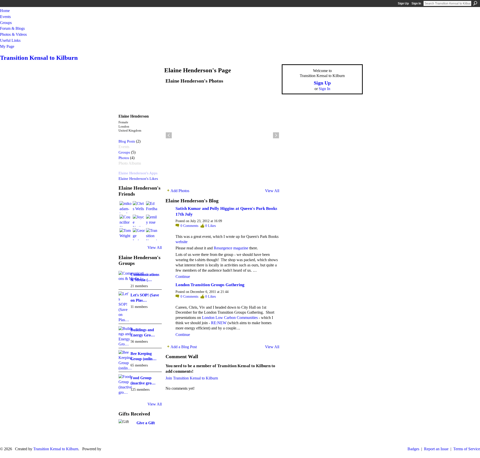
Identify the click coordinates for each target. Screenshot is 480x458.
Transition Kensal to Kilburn (39, 57)
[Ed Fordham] (152, 207)
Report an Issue (436, 449)
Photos (123, 158)
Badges (413, 449)
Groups (124, 152)
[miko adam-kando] (126, 207)
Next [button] (276, 135)
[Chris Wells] (139, 207)
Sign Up (403, 3)
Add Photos (179, 191)
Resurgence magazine (231, 248)
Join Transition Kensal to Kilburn (192, 378)
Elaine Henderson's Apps (138, 173)
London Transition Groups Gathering (210, 284)
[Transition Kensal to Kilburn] (152, 234)
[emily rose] (152, 221)
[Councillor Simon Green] (126, 221)
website (182, 242)
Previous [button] (169, 135)
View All (155, 247)
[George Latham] (139, 234)
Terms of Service (466, 449)
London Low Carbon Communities (230, 317)
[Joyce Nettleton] (139, 221)
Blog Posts (126, 141)
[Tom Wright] (126, 234)
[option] (222, 135)
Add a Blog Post (183, 347)
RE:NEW (218, 323)
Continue (183, 276)
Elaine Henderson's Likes (138, 178)
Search (475, 3)
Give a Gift (145, 423)
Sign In (416, 3)
